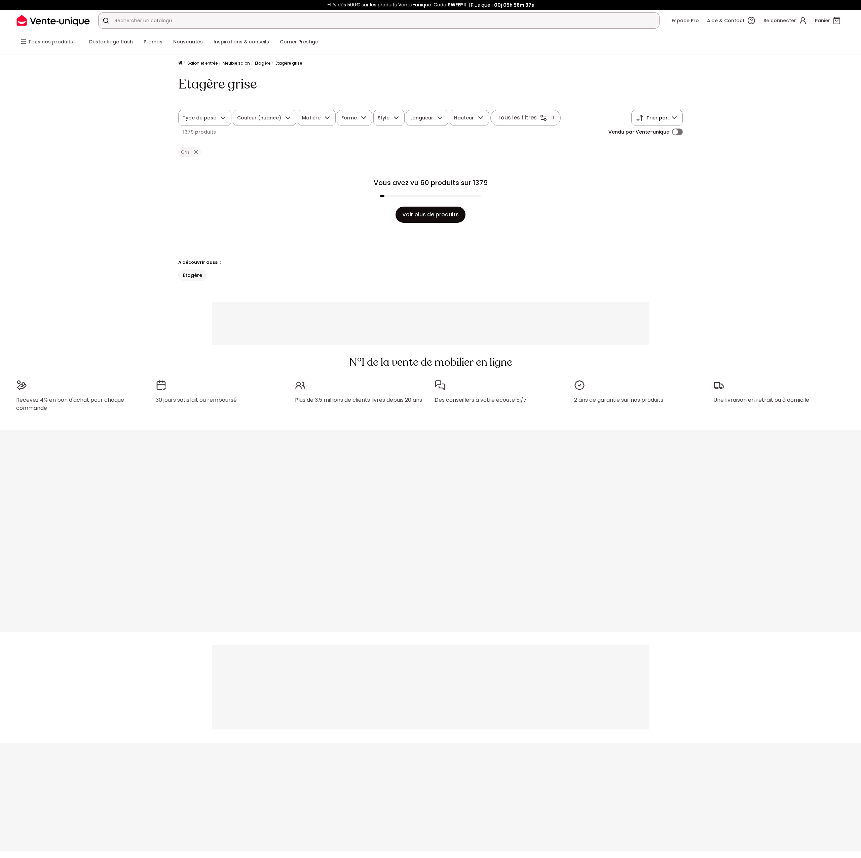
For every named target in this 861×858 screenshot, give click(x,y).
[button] (196, 152)
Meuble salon (236, 63)
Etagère (262, 63)
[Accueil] (180, 63)
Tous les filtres (517, 117)
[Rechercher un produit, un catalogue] (106, 20)
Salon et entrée (202, 63)
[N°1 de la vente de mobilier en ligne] (53, 20)
